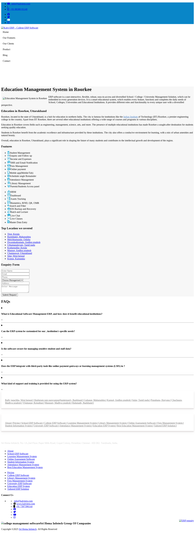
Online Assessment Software (142, 423)
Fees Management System (170, 423)
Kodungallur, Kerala (17, 247)
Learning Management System (82, 423)
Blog (5, 55)
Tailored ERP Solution (165, 425)
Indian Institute (130, 116)
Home (6, 32)
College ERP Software (55, 423)
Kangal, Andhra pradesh (119, 400)
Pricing (16, 423)
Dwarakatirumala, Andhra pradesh (23, 242)
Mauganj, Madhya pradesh (58, 403)
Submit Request (9, 295)
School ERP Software (32, 423)
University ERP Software (46, 425)
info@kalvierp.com (20, 3)
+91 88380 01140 (18, 9)
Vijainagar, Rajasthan (33, 403)
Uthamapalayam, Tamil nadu (21, 245)
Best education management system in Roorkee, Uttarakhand (171, 74)
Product (6, 49)
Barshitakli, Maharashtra (19, 236)
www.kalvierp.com (25, 503)
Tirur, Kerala (13, 234)
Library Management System (113, 423)
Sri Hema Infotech (28, 529)
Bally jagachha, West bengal (19, 400)
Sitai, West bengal (16, 256)
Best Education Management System (135, 425)
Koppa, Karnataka (16, 258)
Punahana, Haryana (160, 400)
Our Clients (8, 43)
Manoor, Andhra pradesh (19, 250)
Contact (6, 61)
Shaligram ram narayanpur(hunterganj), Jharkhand (58, 400)
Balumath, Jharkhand (82, 403)
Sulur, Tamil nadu (141, 400)
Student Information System (18, 425)
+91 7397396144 (24, 506)
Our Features (9, 38)
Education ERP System (104, 425)
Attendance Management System (75, 425)
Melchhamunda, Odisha (18, 239)
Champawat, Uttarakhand (19, 253)
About (8, 423)
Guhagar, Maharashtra (95, 400)
